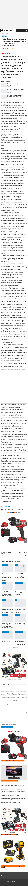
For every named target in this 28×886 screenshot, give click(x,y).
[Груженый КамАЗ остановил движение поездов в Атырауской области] (20, 635)
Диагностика (18, 509)
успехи (5, 509)
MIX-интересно (6, 631)
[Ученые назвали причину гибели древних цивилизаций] (7, 635)
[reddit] (14, 512)
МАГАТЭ (13, 509)
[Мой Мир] (11, 512)
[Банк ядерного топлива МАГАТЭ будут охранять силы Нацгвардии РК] (4, 91)
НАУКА (4, 599)
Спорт (16, 565)
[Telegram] (20, 512)
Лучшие (9, 509)
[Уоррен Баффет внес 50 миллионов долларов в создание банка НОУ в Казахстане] (4, 85)
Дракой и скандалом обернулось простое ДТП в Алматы (6, 552)
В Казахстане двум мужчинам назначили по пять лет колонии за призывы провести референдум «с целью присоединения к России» (13, 791)
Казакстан (4, 36)
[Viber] (16, 512)
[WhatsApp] (18, 512)
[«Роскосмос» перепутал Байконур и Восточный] (20, 586)
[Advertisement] (14, 14)
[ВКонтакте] (7, 512)
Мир (16, 599)
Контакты (14, 883)
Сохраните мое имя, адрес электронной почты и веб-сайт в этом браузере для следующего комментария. (13, 723)
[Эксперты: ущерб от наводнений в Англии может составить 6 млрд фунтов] (20, 603)
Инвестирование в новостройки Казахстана (10, 802)
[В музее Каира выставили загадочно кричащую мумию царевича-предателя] (7, 603)
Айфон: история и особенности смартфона (10, 795)
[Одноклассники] (9, 512)
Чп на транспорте (19, 583)
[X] (13, 512)
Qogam (4, 583)
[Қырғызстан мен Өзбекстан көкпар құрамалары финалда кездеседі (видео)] (20, 568)
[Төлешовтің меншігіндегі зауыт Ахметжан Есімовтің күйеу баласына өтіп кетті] (7, 586)
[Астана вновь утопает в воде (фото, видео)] (20, 618)
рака (22, 509)
